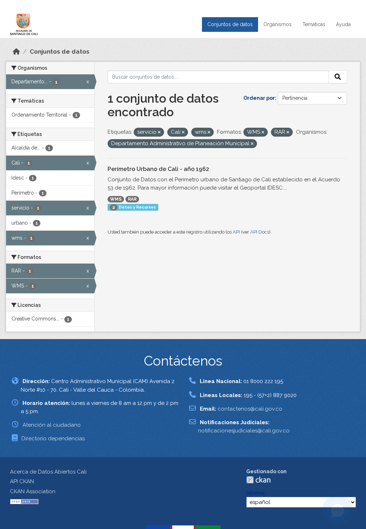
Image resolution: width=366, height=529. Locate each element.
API (236, 232)
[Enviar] (337, 76)
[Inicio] (16, 51)
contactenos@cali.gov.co (250, 409)
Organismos (277, 24)
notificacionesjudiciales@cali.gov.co (244, 430)
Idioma (255, 493)
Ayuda (343, 24)
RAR (132, 199)
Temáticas (313, 24)
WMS (116, 199)
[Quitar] (159, 132)
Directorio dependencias (53, 438)
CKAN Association (32, 491)
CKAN (258, 480)
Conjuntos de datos (230, 24)
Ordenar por (259, 98)
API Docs (259, 232)
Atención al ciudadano (52, 425)
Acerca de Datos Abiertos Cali (48, 472)
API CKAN (22, 481)
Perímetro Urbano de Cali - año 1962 (158, 169)
